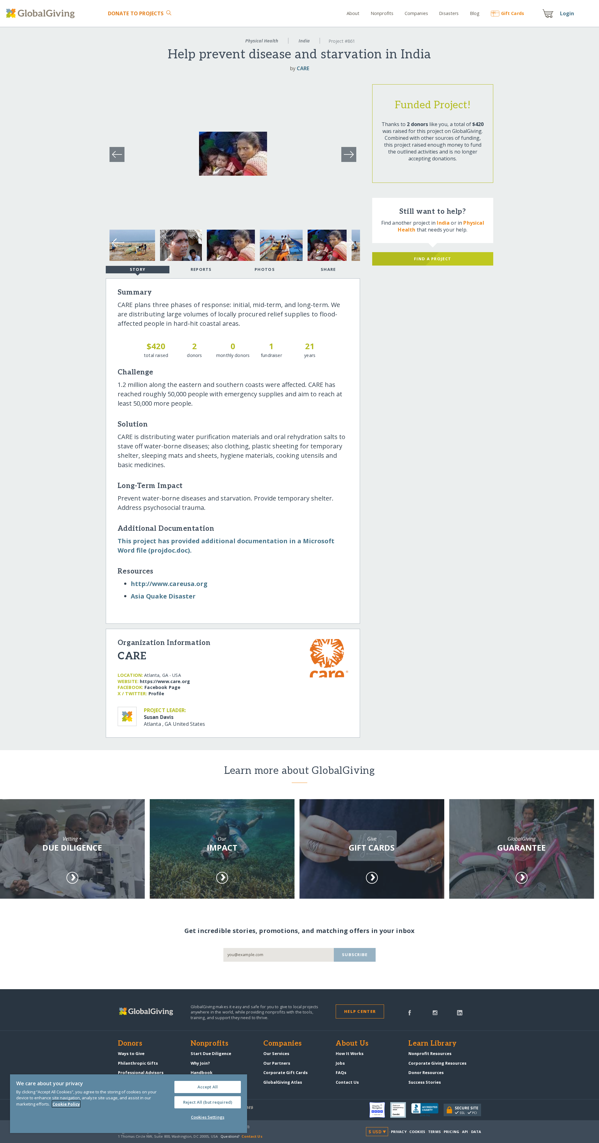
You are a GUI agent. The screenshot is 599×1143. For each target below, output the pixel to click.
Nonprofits (382, 13)
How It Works (349, 1053)
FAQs (341, 1072)
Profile (156, 693)
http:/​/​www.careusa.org (169, 583)
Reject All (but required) (207, 1102)
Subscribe (355, 954)
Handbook (201, 1072)
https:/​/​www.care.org (165, 681)
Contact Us (347, 1082)
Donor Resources (426, 1072)
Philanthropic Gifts (138, 1063)
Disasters (449, 13)
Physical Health (262, 41)
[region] (128, 1103)
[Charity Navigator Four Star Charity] (379, 1110)
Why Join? (200, 1063)
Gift (512, 13)
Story (137, 269)
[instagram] (435, 1012)
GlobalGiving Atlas (282, 1082)
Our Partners (276, 1063)
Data (476, 1131)
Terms (434, 1131)
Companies (416, 13)
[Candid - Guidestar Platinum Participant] (400, 1110)
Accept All (207, 1087)
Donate (135, 13)
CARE (303, 68)
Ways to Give (131, 1053)
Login (567, 13)
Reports (201, 269)
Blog (475, 13)
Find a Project (432, 258)
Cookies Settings (207, 1117)
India (304, 41)
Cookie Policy (66, 1104)
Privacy (399, 1131)
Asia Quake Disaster (163, 596)
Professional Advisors (140, 1072)
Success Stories (424, 1082)
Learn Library (432, 1044)
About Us (352, 1044)
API (465, 1131)
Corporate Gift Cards (285, 1072)
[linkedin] (459, 1012)
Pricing (451, 1131)
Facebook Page (162, 687)
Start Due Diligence (211, 1053)
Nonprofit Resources (429, 1053)
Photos (265, 269)
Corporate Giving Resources (437, 1063)
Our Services (276, 1053)
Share (328, 269)
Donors (130, 1044)
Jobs (340, 1063)
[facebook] (409, 1012)
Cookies (417, 1131)
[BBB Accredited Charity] (427, 1110)
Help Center (360, 1011)
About (353, 13)
